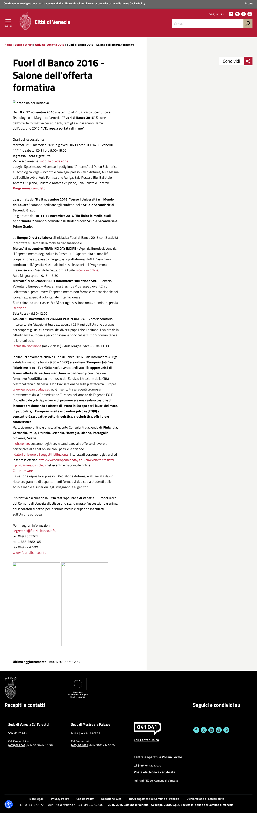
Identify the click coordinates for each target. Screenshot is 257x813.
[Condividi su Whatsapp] (226, 730)
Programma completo (29, 188)
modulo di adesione (54, 161)
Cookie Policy (137, 3)
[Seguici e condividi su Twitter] (204, 730)
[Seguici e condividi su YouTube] (219, 730)
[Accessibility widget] (9, 804)
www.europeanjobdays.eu (31, 389)
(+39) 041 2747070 (149, 765)
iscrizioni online (87, 270)
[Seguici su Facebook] (231, 14)
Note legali (36, 798)
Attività (40, 44)
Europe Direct (24, 44)
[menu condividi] (248, 61)
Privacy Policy (60, 798)
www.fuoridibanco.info (29, 552)
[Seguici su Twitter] (243, 14)
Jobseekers (22, 443)
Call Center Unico (146, 740)
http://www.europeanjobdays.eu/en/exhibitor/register (76, 459)
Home (8, 44)
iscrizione (19, 307)
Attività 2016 (56, 44)
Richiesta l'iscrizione (27, 346)
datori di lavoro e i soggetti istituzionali (42, 454)
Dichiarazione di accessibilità (205, 798)
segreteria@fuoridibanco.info (34, 530)
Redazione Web (111, 798)
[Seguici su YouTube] (249, 14)
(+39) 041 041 (16, 745)
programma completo (30, 465)
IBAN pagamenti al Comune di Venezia (154, 798)
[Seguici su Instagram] (237, 14)
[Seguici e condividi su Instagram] (211, 730)
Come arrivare (23, 470)
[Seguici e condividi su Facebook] (196, 730)
